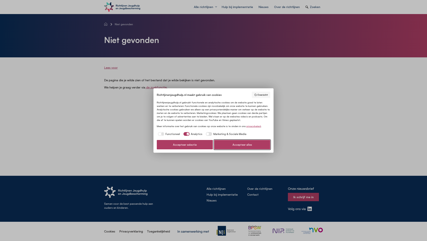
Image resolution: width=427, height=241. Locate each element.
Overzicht (262, 94)
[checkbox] (168, 134)
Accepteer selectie (185, 144)
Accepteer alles (242, 144)
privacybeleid (253, 126)
